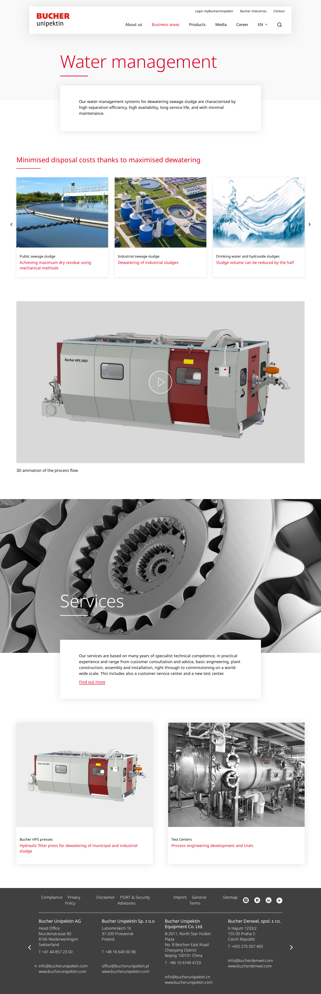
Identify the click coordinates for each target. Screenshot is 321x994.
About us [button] (133, 24)
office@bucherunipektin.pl (125, 965)
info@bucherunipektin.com (63, 965)
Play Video (160, 382)
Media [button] (221, 24)
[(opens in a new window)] (246, 900)
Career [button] (242, 24)
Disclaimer (105, 897)
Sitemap (230, 897)
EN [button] (260, 24)
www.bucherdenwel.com (250, 965)
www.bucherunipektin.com (62, 971)
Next (309, 224)
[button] (279, 24)
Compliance (51, 897)
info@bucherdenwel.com (250, 960)
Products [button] (197, 24)
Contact (279, 11)
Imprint (180, 897)
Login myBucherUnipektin (214, 11)
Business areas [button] (165, 24)
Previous (11, 224)
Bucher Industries (253, 11)
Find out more (92, 682)
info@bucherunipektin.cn (187, 976)
